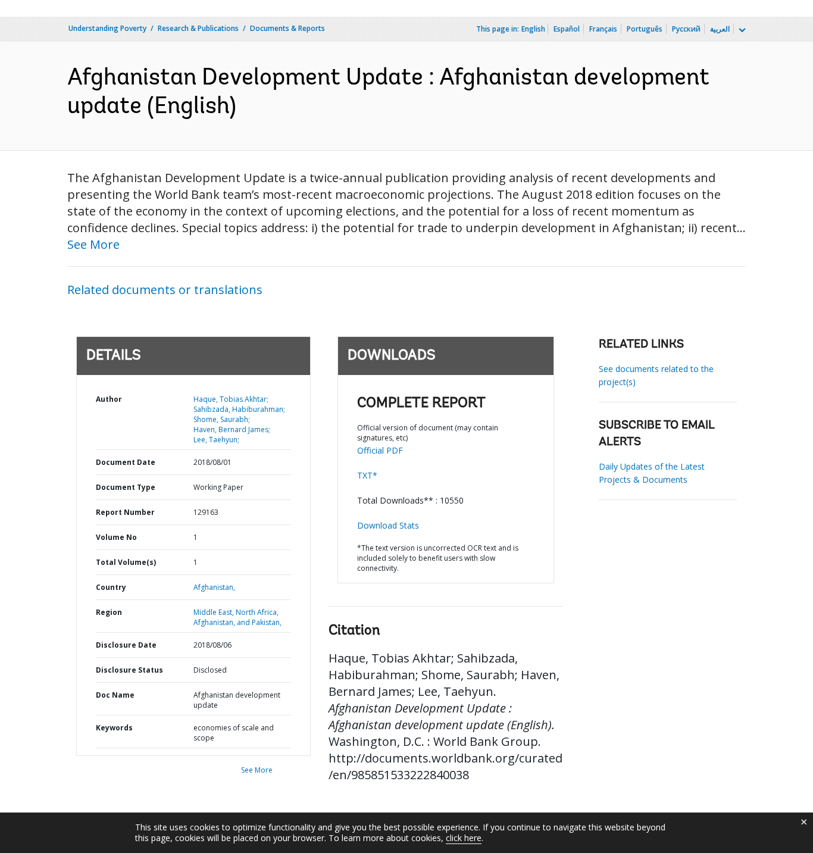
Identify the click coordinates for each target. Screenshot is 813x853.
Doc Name (115, 695)
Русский (686, 29)
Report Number (125, 512)
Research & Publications (198, 28)
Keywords (114, 728)
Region (109, 612)
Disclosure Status (129, 670)
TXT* (367, 475)
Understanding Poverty (107, 28)
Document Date (125, 462)
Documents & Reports (287, 28)
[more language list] (741, 30)
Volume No (116, 537)
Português (644, 29)
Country (111, 587)
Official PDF (380, 450)
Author (109, 399)
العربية (720, 29)
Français (603, 29)
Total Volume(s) (126, 562)
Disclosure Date (126, 645)
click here (463, 837)
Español (567, 29)
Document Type (125, 487)
